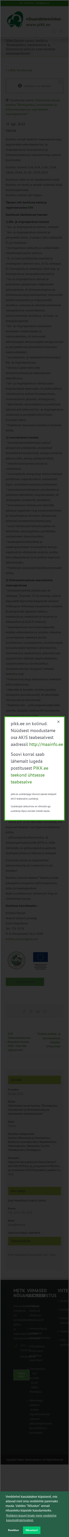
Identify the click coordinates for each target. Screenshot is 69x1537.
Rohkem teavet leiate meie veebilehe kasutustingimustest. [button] (31, 1518)
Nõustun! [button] (32, 1530)
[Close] (58, 721)
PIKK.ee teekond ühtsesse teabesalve (29, 775)
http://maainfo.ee (46, 744)
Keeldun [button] (13, 1530)
